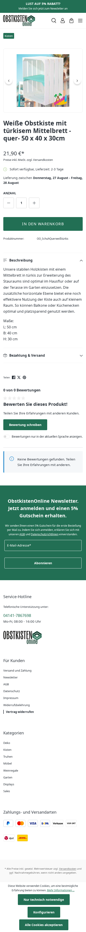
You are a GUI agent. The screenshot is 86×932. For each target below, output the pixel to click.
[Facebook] (14, 377)
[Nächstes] (77, 80)
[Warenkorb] (71, 20)
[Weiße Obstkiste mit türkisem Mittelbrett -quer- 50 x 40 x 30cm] (43, 80)
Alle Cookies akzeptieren (44, 925)
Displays (8, 784)
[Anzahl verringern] (8, 203)
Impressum (10, 698)
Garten (7, 777)
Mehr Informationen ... (61, 890)
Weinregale (10, 770)
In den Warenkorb (43, 223)
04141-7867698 (17, 615)
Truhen (8, 757)
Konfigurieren (43, 912)
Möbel (7, 763)
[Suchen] (53, 20)
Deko (6, 743)
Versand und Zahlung (17, 670)
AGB (22, 534)
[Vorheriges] (8, 80)
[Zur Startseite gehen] (25, 20)
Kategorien (13, 733)
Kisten (7, 750)
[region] (43, 80)
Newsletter (10, 677)
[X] (19, 377)
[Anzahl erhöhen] (34, 203)
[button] (43, 260)
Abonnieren (43, 563)
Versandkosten (67, 868)
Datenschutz (11, 691)
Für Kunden (14, 660)
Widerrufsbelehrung (16, 705)
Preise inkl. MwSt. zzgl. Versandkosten (28, 160)
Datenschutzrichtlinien (44, 534)
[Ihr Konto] (62, 20)
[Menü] (80, 20)
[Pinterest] (25, 377)
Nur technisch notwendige (44, 899)
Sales (6, 791)
